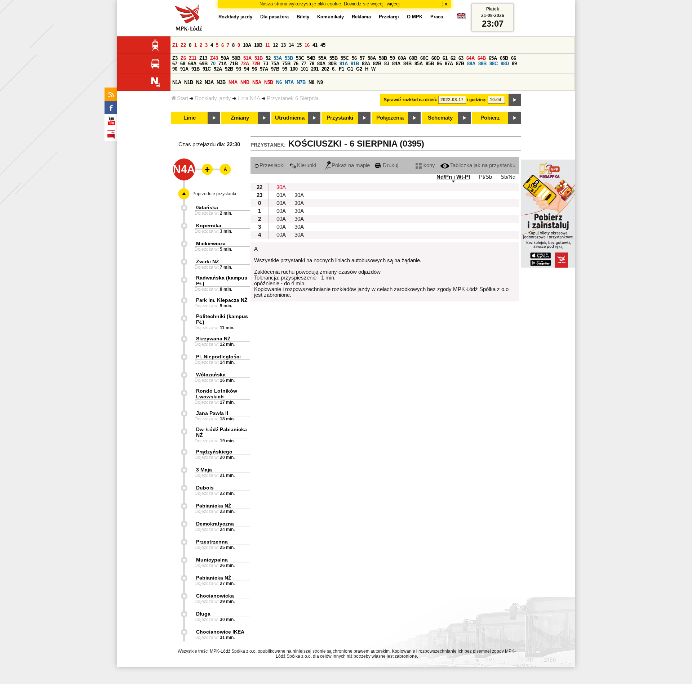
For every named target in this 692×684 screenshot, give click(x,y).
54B (311, 58)
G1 (350, 69)
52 (268, 58)
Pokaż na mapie (351, 165)
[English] (461, 18)
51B (258, 58)
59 (392, 58)
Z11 (192, 58)
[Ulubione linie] (205, 169)
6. (334, 69)
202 (325, 69)
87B (460, 63)
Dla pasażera (274, 16)
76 (295, 63)
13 (283, 45)
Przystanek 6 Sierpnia (293, 98)
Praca (436, 16)
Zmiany (240, 118)
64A (470, 58)
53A (278, 58)
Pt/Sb (485, 177)
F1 (341, 69)
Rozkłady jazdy (213, 98)
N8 (311, 82)
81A (344, 63)
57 (362, 58)
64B (482, 58)
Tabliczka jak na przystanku (482, 165)
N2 (199, 82)
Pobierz (490, 118)
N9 (320, 82)
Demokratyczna (215, 524)
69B (203, 63)
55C (345, 58)
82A (366, 63)
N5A (256, 82)
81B (355, 63)
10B (258, 45)
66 (513, 58)
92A (218, 69)
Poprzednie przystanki (214, 193)
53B (289, 58)
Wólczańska (211, 374)
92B (229, 69)
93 (238, 69)
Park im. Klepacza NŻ (222, 300)
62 (453, 58)
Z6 (183, 58)
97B (275, 69)
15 (299, 45)
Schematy (440, 118)
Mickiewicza (211, 243)
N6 (279, 82)
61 (445, 58)
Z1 (175, 45)
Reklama (361, 16)
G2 (359, 69)
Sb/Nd (508, 177)
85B (430, 63)
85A (418, 63)
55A (322, 58)
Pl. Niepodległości (218, 356)
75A (275, 63)
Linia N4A (249, 98)
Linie (189, 118)
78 (311, 63)
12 (275, 45)
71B (234, 63)
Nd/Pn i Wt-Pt (453, 177)
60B (413, 58)
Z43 (214, 58)
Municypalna (212, 560)
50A (225, 58)
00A (281, 195)
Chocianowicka (215, 596)
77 (303, 63)
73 (265, 63)
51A (247, 58)
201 (315, 69)
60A (402, 58)
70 (213, 63)
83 (386, 63)
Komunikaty (330, 16)
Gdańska (207, 207)
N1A (176, 82)
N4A (233, 82)
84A (396, 63)
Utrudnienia (290, 118)
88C (493, 63)
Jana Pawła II (212, 413)
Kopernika (208, 225)
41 (315, 45)
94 (246, 69)
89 (514, 63)
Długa (203, 614)
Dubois (205, 488)
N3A (209, 82)
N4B (244, 82)
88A (471, 63)
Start (182, 98)
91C (207, 69)
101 (304, 69)
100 (294, 69)
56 (354, 58)
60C (424, 58)
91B (195, 69)
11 (267, 45)
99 (284, 69)
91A (184, 69)
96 (254, 69)
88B (482, 63)
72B (256, 63)
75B (286, 63)
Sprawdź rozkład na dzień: (410, 99)
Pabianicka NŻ (213, 506)
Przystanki (340, 118)
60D (435, 58)
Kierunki (306, 165)
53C (300, 58)
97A (264, 69)
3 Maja (204, 470)
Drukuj (389, 165)
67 (174, 63)
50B (236, 58)
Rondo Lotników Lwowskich (216, 393)
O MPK (414, 16)
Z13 (203, 58)
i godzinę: (477, 99)
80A (321, 63)
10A (247, 45)
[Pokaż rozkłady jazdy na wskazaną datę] (515, 100)
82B (377, 63)
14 (291, 45)
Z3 (175, 58)
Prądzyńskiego (214, 452)
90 (174, 69)
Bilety (303, 16)
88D (505, 63)
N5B (268, 82)
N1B (188, 82)
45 (322, 45)
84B (407, 63)
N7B (301, 82)
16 (307, 45)
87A (449, 63)
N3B (221, 82)
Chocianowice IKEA (220, 632)
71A (222, 63)
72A (245, 63)
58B (383, 58)
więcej (393, 3)
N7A (289, 82)
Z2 (183, 45)
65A (493, 58)
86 (439, 63)
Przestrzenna (212, 542)
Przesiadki (272, 165)
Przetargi (389, 16)
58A (372, 58)
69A (192, 63)
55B (333, 58)
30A (281, 187)
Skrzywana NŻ (213, 338)
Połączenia (390, 118)
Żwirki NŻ (207, 261)
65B (504, 58)
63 (460, 58)
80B (332, 63)
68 (182, 63)
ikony (428, 165)
